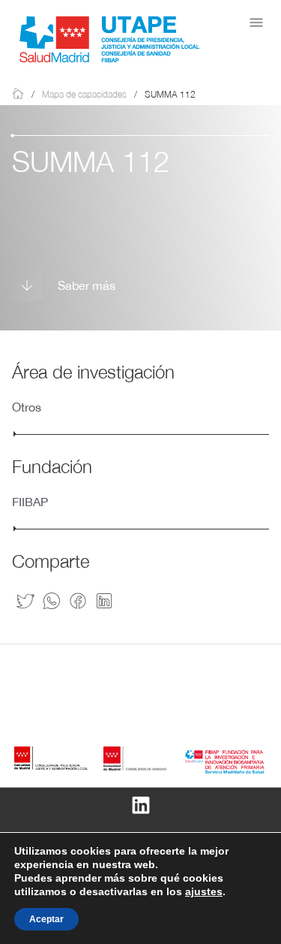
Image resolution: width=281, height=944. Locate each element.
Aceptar (46, 919)
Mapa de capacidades (84, 94)
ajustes (204, 891)
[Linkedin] (141, 805)
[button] (256, 22)
